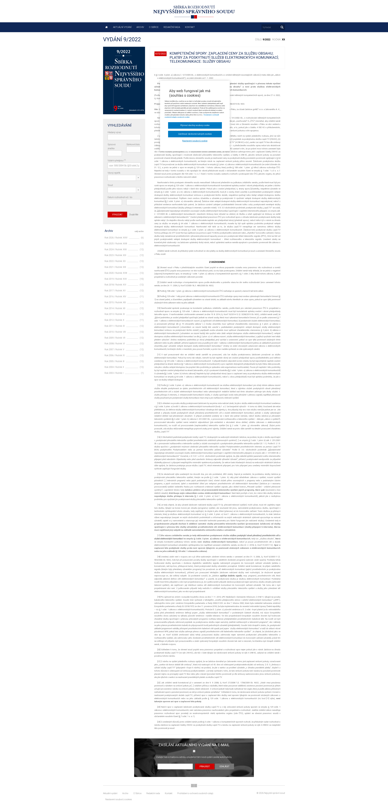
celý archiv (139, 231)
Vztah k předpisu (117, 160)
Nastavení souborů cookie (194, 141)
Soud (110, 185)
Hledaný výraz (114, 132)
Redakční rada (172, 27)
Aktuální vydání (122, 27)
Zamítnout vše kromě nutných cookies (195, 134)
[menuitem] (106, 27)
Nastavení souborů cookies (118, 799)
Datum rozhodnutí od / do (120, 197)
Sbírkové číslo (133, 144)
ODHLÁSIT (224, 766)
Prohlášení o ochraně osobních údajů (195, 793)
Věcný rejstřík (114, 173)
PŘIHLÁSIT (205, 766)
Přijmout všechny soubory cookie (194, 125)
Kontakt (190, 27)
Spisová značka (111, 146)
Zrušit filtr (133, 214)
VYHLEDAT (117, 214)
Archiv (140, 27)
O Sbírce (154, 27)
